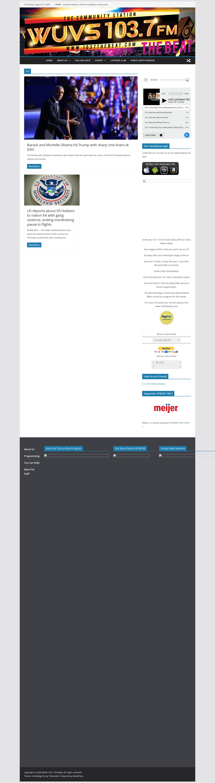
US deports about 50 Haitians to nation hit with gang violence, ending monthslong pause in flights (51, 217)
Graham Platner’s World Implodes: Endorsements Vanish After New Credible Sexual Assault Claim (87, 4)
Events (99, 60)
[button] (68, 60)
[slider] (187, 80)
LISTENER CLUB (118, 60)
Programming (31, 456)
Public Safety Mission (143, 60)
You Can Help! (83, 60)
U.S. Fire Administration (153, 383)
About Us (29, 449)
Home (49, 60)
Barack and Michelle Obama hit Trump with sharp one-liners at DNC (78, 147)
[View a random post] (188, 60)
